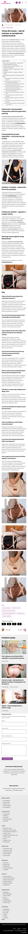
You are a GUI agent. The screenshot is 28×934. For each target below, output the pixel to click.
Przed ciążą (6, 842)
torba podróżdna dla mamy (8, 613)
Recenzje (5, 821)
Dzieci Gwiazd (7, 853)
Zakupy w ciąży (9, 27)
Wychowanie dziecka (8, 878)
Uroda (5, 897)
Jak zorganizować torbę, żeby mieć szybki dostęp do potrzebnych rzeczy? (15, 84)
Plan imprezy (6, 807)
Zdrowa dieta (6, 895)
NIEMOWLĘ (5, 860)
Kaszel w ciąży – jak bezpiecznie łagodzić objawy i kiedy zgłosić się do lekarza (13, 682)
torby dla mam (20, 613)
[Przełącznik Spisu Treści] (23, 61)
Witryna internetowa (7, 736)
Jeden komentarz (14, 687)
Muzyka (5, 916)
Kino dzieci (6, 911)
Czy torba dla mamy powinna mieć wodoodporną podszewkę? (13, 82)
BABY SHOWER (6, 798)
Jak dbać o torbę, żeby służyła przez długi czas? (15, 93)
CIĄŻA (3, 27)
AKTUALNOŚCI (6, 811)
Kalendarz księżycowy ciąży (10, 835)
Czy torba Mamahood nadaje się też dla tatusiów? (14, 95)
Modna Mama (6, 902)
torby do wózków (6, 616)
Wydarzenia (6, 909)
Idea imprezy (6, 800)
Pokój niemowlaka (8, 868)
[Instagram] (19, 3)
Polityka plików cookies (20, 930)
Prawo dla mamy (7, 819)
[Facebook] (17, 3)
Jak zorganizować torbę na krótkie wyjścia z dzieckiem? (15, 104)
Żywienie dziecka (7, 883)
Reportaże (6, 892)
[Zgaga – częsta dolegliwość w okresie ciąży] (14, 697)
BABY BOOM (5, 846)
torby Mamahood (11, 196)
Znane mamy (6, 855)
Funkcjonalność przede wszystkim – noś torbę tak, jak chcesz (13, 66)
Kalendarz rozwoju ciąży (9, 830)
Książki (5, 914)
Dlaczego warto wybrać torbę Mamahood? (13, 75)
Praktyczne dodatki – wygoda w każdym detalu (12, 73)
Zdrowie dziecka (7, 881)
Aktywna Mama (7, 901)
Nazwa (3, 720)
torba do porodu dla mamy (8, 610)
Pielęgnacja (6, 866)
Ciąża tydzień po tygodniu (10, 831)
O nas (14, 928)
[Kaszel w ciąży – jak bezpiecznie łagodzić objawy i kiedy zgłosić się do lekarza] (14, 671)
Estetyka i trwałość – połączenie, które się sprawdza (13, 70)
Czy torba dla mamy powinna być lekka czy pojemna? (15, 101)
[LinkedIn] (19, 624)
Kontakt (24, 928)
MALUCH (4, 874)
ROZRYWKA (5, 906)
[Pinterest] (14, 624)
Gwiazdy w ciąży (7, 850)
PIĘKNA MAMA (5, 890)
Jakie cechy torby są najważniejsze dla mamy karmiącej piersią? (14, 90)
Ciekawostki (6, 814)
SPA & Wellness (7, 894)
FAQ (5, 76)
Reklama (19, 928)
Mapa (3, 919)
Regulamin (24, 932)
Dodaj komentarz (6, 743)
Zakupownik (6, 885)
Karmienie (6, 863)
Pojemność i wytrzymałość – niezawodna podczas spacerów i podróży (13, 63)
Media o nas (6, 804)
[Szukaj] (22, 2)
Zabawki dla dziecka (8, 879)
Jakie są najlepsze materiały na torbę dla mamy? (15, 98)
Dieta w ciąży (6, 833)
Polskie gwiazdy (7, 852)
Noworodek (6, 864)
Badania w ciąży (7, 828)
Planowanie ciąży (7, 848)
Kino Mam (6, 912)
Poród (5, 838)
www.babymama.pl (7, 262)
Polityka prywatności (8, 930)
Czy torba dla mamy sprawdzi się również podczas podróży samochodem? (15, 87)
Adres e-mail (5, 728)
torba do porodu (16, 607)
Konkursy (5, 917)
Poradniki (5, 869)
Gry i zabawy (6, 802)
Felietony (5, 815)
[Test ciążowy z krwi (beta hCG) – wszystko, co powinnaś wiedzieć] (14, 647)
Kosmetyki (6, 899)
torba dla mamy (21, 123)
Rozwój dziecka (7, 876)
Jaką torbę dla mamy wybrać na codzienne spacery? (14, 79)
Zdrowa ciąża (6, 836)
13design (24, 924)
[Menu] (25, 2)
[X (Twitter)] (9, 624)
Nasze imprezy (7, 805)
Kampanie (5, 817)
